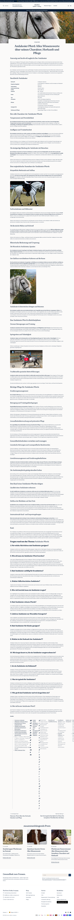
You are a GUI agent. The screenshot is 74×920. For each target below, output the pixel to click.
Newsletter (43, 906)
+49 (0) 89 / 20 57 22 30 (9, 897)
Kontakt (43, 892)
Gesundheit (28, 897)
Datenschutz (59, 895)
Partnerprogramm (45, 903)
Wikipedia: (21, 721)
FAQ (42, 895)
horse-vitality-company (11, 915)
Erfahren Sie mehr (7, 857)
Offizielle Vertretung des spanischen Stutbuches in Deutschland (20, 728)
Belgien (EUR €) (14, 912)
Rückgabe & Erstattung (46, 901)
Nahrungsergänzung (30, 895)
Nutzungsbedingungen (47, 879)
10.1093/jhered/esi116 (22, 747)
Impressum (59, 892)
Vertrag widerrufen (62, 902)
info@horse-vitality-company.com (11, 895)
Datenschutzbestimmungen (59, 879)
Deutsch (5, 912)
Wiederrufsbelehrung (61, 899)
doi (17, 747)
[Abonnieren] (70, 875)
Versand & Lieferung (45, 899)
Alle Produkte (29, 892)
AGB (58, 897)
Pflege (27, 899)
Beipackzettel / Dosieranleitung (48, 897)
